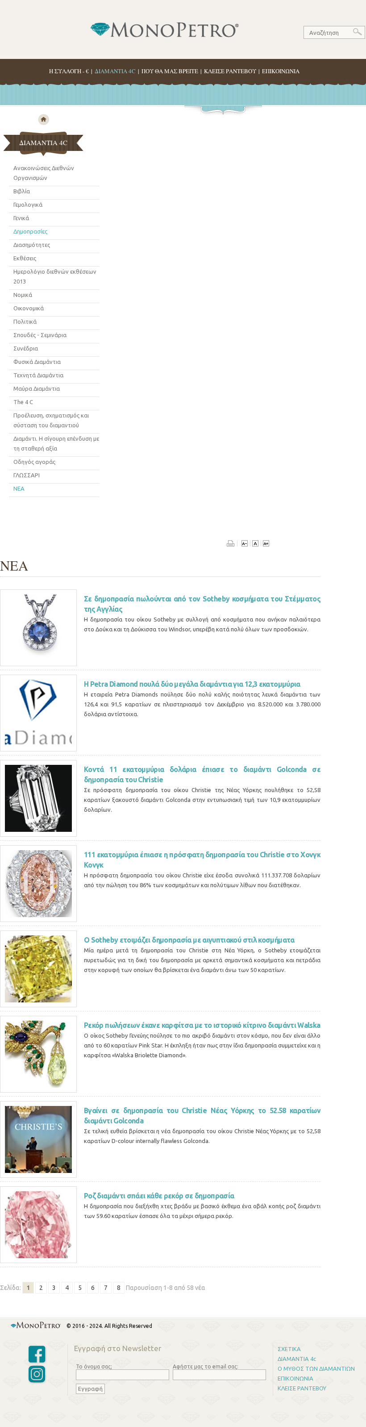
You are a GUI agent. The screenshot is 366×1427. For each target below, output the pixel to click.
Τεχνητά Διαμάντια (38, 375)
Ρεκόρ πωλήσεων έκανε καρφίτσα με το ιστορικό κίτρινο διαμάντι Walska (202, 1025)
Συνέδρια (25, 348)
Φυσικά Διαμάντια (37, 362)
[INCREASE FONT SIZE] (265, 544)
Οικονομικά (28, 308)
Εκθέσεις (24, 258)
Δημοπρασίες (30, 231)
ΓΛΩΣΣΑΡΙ (26, 475)
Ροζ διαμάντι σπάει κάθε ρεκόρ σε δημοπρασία (159, 1196)
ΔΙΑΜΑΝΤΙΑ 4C (115, 71)
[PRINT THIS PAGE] (232, 544)
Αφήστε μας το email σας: (205, 1366)
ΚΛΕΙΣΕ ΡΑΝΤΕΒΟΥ (230, 71)
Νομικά (22, 295)
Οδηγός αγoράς (34, 462)
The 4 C (23, 402)
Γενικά (21, 218)
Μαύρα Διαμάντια (36, 388)
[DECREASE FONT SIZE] (244, 544)
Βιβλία (21, 191)
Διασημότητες (31, 245)
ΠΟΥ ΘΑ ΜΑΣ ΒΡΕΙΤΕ (169, 71)
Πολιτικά (25, 321)
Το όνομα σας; (94, 1366)
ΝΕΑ (19, 488)
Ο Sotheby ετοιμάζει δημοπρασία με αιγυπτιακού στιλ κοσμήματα (189, 940)
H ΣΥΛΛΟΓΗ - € (69, 71)
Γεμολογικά (27, 204)
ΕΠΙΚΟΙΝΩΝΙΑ (280, 71)
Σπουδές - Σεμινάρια (40, 335)
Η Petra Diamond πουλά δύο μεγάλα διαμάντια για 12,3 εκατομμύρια (192, 684)
